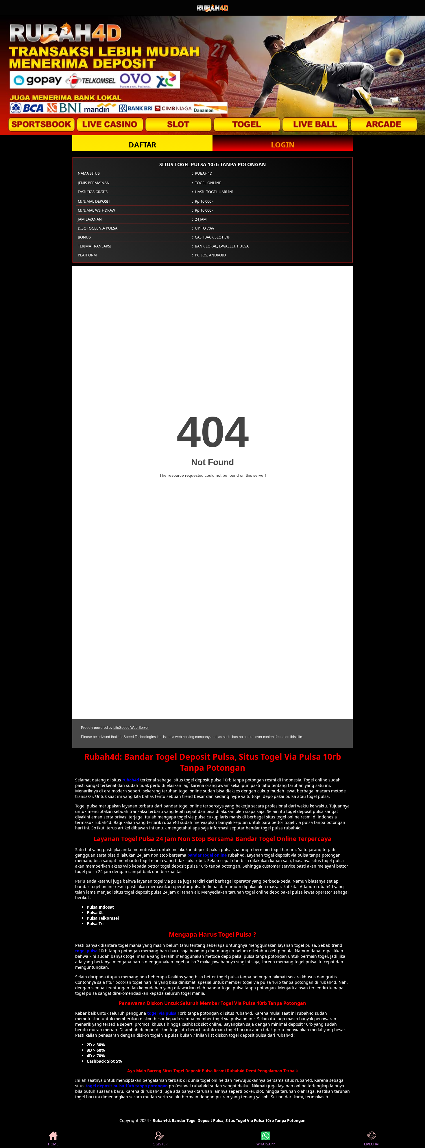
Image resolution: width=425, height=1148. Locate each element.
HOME (53, 1144)
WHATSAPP (265, 1144)
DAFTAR (142, 144)
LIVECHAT (372, 1144)
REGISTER (159, 1144)
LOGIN (283, 144)
